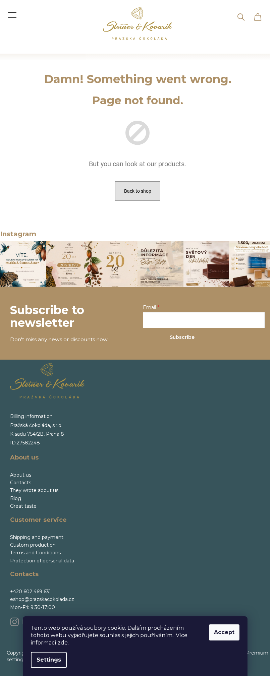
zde (63, 642)
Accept (224, 632)
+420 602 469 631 (30, 592)
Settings (49, 660)
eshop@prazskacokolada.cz (42, 599)
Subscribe (182, 337)
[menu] (10, 11)
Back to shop (137, 191)
